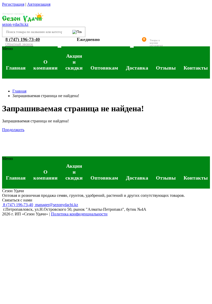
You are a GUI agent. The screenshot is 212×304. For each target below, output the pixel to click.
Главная (16, 68)
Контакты (196, 68)
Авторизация (38, 4)
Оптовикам (104, 68)
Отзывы (166, 68)
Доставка (137, 68)
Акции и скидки (74, 60)
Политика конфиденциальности (79, 214)
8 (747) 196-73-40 (22, 39)
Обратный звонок (19, 44)
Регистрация (13, 4)
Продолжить (13, 130)
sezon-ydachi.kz (15, 24)
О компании (45, 65)
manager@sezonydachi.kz (56, 204)
